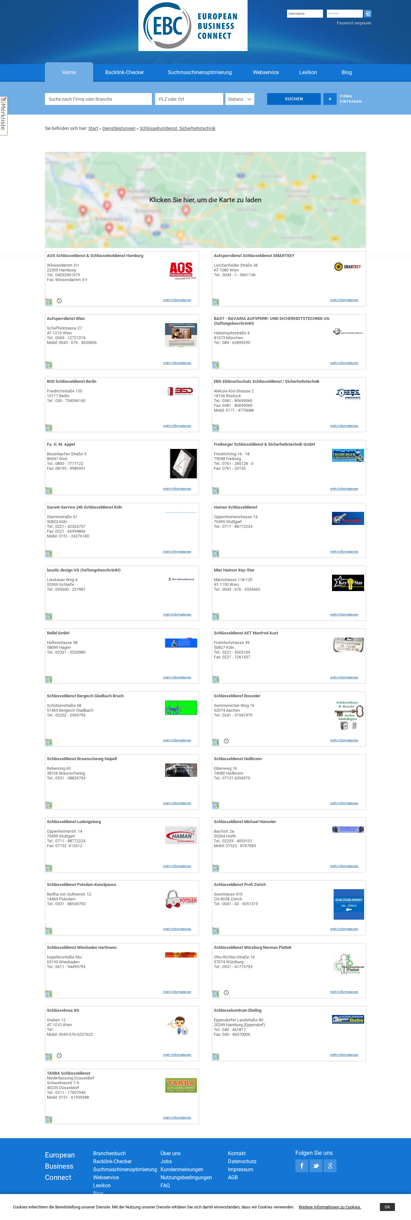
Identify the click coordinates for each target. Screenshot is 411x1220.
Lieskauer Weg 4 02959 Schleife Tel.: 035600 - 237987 (66, 584)
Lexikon (308, 72)
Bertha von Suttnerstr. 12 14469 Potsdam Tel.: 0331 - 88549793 (69, 899)
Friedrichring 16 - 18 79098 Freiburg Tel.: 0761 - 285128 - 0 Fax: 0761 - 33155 (233, 461)
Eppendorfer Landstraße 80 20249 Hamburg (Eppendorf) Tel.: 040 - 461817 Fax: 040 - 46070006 (239, 1027)
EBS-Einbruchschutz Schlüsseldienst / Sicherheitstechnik (266, 381)
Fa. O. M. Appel (61, 444)
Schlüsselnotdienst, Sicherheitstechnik (177, 128)
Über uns (170, 1153)
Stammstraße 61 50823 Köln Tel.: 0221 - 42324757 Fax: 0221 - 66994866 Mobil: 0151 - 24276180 (68, 526)
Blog (347, 72)
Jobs (166, 1161)
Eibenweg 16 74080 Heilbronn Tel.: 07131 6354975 (232, 773)
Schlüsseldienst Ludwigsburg (74, 821)
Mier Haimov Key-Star (234, 570)
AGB (233, 1177)
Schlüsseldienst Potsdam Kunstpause (81, 884)
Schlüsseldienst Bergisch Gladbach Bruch (85, 695)
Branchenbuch (109, 1153)
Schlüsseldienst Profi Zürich (240, 884)
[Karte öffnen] (48, 304)
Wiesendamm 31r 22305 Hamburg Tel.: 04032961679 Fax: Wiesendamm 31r (67, 272)
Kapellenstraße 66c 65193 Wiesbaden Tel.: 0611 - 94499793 (66, 962)
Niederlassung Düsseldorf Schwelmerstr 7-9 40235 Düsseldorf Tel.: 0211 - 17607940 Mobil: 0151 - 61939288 (70, 1088)
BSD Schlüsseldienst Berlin (71, 381)
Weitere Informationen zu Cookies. (330, 1207)
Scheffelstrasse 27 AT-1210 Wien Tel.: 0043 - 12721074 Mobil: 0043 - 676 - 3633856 (72, 335)
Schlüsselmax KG (63, 1010)
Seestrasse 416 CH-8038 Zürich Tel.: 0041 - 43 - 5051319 (236, 899)
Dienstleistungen (119, 128)
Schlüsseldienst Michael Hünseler (245, 821)
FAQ (165, 1185)
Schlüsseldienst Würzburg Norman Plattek (253, 947)
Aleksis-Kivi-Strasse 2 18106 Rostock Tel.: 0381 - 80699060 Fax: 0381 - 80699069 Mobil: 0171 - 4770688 (234, 401)
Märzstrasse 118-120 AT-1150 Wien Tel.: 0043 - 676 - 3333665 (237, 584)
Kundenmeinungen (182, 1169)
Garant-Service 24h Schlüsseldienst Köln (84, 507)
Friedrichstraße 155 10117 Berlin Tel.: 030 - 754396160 (66, 396)
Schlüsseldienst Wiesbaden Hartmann (82, 947)
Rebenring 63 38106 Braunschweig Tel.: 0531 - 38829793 (66, 773)
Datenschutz (242, 1161)
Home (69, 72)
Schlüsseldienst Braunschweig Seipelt (82, 758)
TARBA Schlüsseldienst (68, 1073)
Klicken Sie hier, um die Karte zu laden (205, 200)
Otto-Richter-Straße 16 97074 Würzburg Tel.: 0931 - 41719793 (234, 962)
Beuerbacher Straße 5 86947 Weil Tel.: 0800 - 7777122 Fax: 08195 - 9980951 (66, 461)
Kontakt (237, 1153)
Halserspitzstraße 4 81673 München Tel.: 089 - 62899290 (232, 338)
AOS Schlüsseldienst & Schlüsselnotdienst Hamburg (95, 255)
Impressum (240, 1169)
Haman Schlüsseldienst (235, 507)
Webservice (266, 72)
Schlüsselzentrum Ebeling (237, 1010)
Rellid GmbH (58, 633)
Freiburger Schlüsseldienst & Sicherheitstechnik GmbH (264, 444)
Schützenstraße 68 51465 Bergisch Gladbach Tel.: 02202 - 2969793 (70, 710)
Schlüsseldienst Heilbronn (238, 758)
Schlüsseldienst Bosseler (237, 695)
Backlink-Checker (124, 72)
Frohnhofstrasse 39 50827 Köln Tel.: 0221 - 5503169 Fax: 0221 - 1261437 (232, 649)
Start (93, 128)
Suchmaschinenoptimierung (200, 72)
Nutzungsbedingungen (186, 1177)
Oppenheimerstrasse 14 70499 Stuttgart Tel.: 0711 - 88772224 (236, 521)
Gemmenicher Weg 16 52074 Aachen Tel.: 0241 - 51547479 (234, 710)
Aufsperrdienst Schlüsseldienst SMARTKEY (254, 255)
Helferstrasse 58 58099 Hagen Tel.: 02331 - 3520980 (66, 647)
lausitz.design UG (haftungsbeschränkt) (84, 570)
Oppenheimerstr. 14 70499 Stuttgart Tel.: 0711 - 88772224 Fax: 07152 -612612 (66, 838)
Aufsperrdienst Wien (66, 318)
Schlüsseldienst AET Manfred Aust (246, 633)
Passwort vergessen (354, 23)
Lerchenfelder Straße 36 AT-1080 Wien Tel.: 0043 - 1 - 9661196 (236, 270)
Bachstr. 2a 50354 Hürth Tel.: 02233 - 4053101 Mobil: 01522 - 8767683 (235, 838)
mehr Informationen (177, 300)
